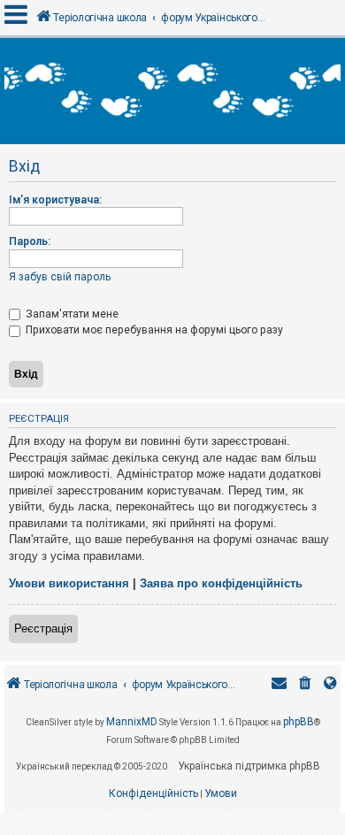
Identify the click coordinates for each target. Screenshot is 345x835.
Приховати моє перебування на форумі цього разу (153, 330)
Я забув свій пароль (60, 277)
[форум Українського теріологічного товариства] (172, 91)
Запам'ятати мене (71, 314)
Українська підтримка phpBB (249, 766)
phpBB (298, 722)
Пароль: (29, 241)
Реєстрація (43, 628)
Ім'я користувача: (55, 200)
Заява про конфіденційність (221, 583)
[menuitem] (305, 685)
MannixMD (131, 722)
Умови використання (69, 583)
